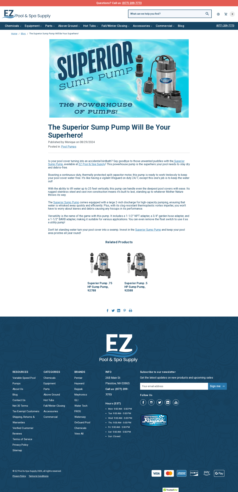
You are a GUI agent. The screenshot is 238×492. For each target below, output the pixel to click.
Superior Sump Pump (66, 202)
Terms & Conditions (38, 476)
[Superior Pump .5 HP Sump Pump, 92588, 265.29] (137, 265)
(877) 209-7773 (132, 3)
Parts (49, 26)
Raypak (78, 389)
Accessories (141, 26)
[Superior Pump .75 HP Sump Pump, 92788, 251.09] (100, 265)
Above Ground (68, 26)
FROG (77, 411)
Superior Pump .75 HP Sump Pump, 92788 (99, 286)
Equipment (32, 26)
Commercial (164, 26)
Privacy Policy (20, 444)
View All (78, 433)
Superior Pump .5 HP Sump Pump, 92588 (135, 286)
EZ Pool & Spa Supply (92, 164)
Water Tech (80, 405)
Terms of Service (22, 439)
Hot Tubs (89, 26)
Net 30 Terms (20, 405)
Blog (181, 26)
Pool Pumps (68, 146)
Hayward (79, 383)
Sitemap (17, 450)
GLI (76, 400)
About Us (18, 389)
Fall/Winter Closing (114, 26)
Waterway (80, 416)
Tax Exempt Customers (26, 411)
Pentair (78, 377)
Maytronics (80, 394)
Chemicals (12, 26)
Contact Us (19, 400)
